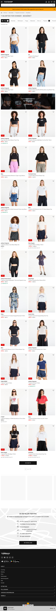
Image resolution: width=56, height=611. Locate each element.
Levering (3, 569)
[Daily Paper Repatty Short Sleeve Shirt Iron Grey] (41, 263)
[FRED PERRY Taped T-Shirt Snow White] (14, 366)
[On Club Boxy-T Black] (41, 39)
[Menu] (1, 2)
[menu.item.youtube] (5, 557)
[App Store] (5, 561)
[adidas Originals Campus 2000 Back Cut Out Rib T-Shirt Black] (41, 123)
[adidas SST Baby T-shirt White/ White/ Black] (14, 39)
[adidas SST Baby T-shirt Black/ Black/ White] (14, 73)
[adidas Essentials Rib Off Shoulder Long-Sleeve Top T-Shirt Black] (41, 73)
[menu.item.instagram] (7, 557)
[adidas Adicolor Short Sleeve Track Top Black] (14, 123)
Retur (2, 574)
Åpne (51, 608)
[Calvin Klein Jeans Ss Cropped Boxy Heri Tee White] (41, 299)
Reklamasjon (4, 576)
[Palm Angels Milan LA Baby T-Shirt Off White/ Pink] (41, 228)
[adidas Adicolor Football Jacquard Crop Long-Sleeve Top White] (14, 192)
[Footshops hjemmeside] (8, 2)
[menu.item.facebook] (2, 557)
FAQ (2, 580)
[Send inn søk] (53, 5)
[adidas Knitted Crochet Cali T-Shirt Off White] (41, 333)
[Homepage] (28, 553)
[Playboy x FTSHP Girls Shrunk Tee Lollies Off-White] (14, 402)
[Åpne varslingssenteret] (49, 2)
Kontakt (2, 582)
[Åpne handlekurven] (54, 2)
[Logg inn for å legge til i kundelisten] (26, 28)
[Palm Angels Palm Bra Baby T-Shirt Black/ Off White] (14, 437)
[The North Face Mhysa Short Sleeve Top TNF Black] (41, 159)
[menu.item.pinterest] (12, 557)
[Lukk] (54, 9)
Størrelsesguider (4, 578)
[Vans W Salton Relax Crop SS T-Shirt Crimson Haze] (41, 402)
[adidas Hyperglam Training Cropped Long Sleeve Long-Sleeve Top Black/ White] (14, 263)
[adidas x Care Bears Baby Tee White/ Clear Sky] (14, 228)
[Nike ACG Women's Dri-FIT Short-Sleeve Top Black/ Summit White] (14, 333)
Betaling (3, 572)
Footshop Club (18, 516)
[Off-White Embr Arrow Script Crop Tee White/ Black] (41, 437)
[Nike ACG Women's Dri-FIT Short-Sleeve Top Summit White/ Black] (41, 192)
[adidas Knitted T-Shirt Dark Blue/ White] (41, 366)
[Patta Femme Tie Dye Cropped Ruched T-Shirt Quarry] (14, 299)
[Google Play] (15, 561)
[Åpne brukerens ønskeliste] (51, 2)
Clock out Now (28, 104)
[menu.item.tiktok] (10, 557)
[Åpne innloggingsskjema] (46, 2)
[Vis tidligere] (30, 469)
